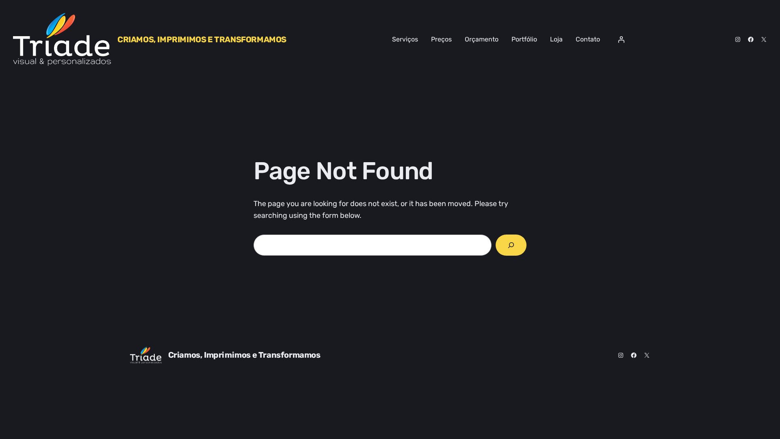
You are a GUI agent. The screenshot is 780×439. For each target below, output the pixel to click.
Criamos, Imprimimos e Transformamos (201, 39)
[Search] (511, 245)
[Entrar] (621, 39)
